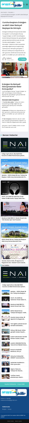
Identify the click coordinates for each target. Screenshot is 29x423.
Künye (9, 409)
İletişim (4, 409)
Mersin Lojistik (18, 421)
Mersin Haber (10, 421)
